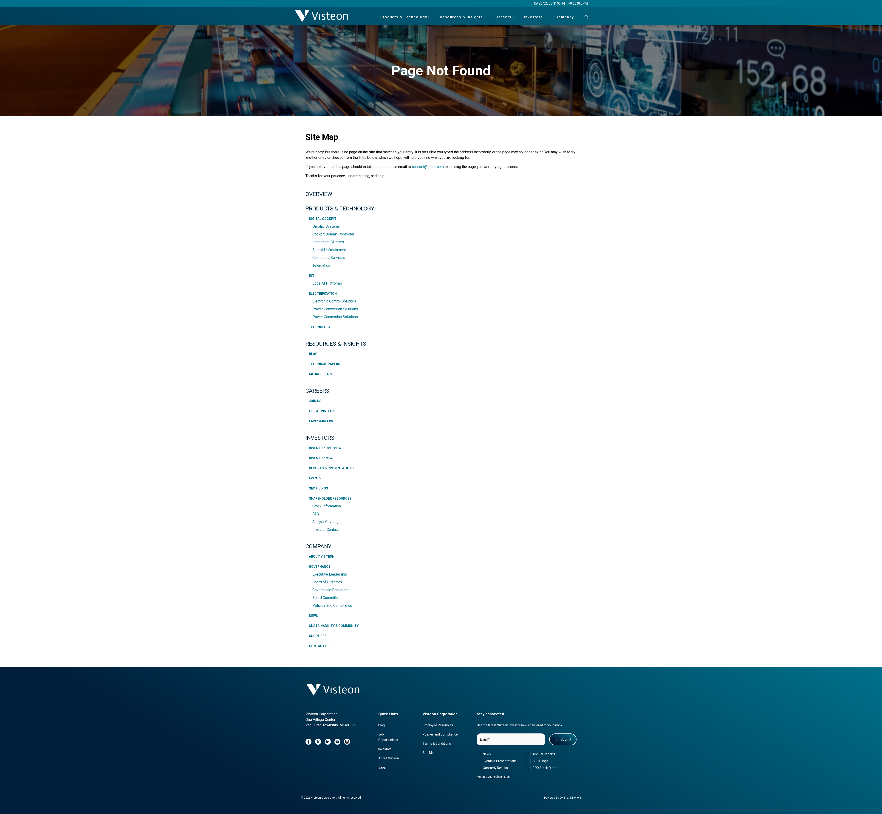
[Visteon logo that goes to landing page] (322, 16)
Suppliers (318, 636)
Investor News (321, 458)
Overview (318, 194)
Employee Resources (438, 725)
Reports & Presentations (331, 468)
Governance (319, 566)
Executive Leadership (329, 574)
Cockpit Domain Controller (333, 234)
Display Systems (326, 226)
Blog (313, 354)
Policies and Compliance (332, 605)
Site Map (429, 753)
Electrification (323, 293)
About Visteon (321, 556)
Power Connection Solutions (335, 317)
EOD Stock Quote (545, 768)
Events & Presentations (500, 761)
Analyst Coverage (326, 522)
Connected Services (328, 257)
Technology (320, 327)
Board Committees (327, 598)
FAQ (315, 514)
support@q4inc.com (428, 167)
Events (315, 478)
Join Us (315, 401)
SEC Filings (318, 488)
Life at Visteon (322, 411)
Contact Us (319, 646)
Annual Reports (544, 754)
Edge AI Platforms (327, 283)
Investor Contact (325, 529)
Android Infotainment (329, 250)
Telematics (321, 265)
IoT (311, 275)
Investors (319, 438)
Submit (566, 739)
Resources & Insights (335, 344)
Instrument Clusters (328, 242)
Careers (317, 391)
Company (318, 546)
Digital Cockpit (322, 219)
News (313, 616)
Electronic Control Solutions (334, 301)
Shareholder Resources (330, 498)
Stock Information (326, 506)
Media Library (321, 374)
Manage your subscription (493, 776)
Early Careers (321, 421)
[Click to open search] (585, 17)
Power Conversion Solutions (335, 309)
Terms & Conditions (437, 743)
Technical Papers (324, 364)
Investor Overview (325, 448)
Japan (382, 767)
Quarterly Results (495, 768)
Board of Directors (327, 582)
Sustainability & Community (334, 626)
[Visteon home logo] (334, 690)
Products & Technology (339, 208)
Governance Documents (331, 590)
